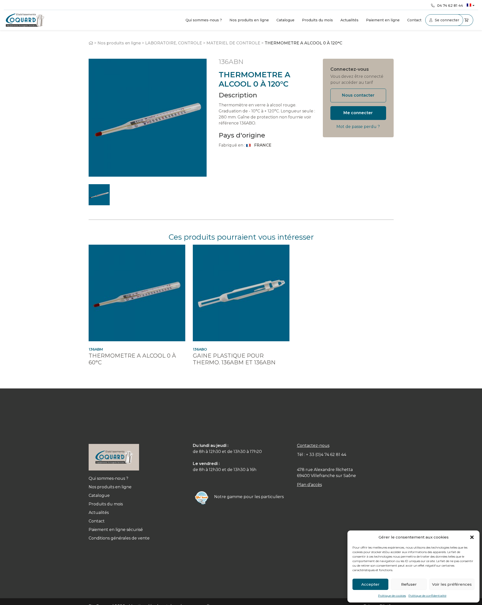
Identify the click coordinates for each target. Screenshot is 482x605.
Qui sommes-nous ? (204, 20)
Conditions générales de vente (119, 538)
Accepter (370, 584)
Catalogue (285, 20)
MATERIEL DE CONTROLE (233, 43)
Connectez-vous (349, 69)
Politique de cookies (392, 595)
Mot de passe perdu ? (358, 126)
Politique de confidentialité (427, 595)
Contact (414, 20)
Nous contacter (358, 95)
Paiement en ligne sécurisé (116, 529)
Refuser (409, 584)
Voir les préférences (452, 584)
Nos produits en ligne (249, 20)
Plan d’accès (309, 484)
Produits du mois (317, 20)
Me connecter (358, 112)
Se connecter (447, 20)
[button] (471, 537)
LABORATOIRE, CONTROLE (173, 43)
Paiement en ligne (383, 20)
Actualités (349, 20)
